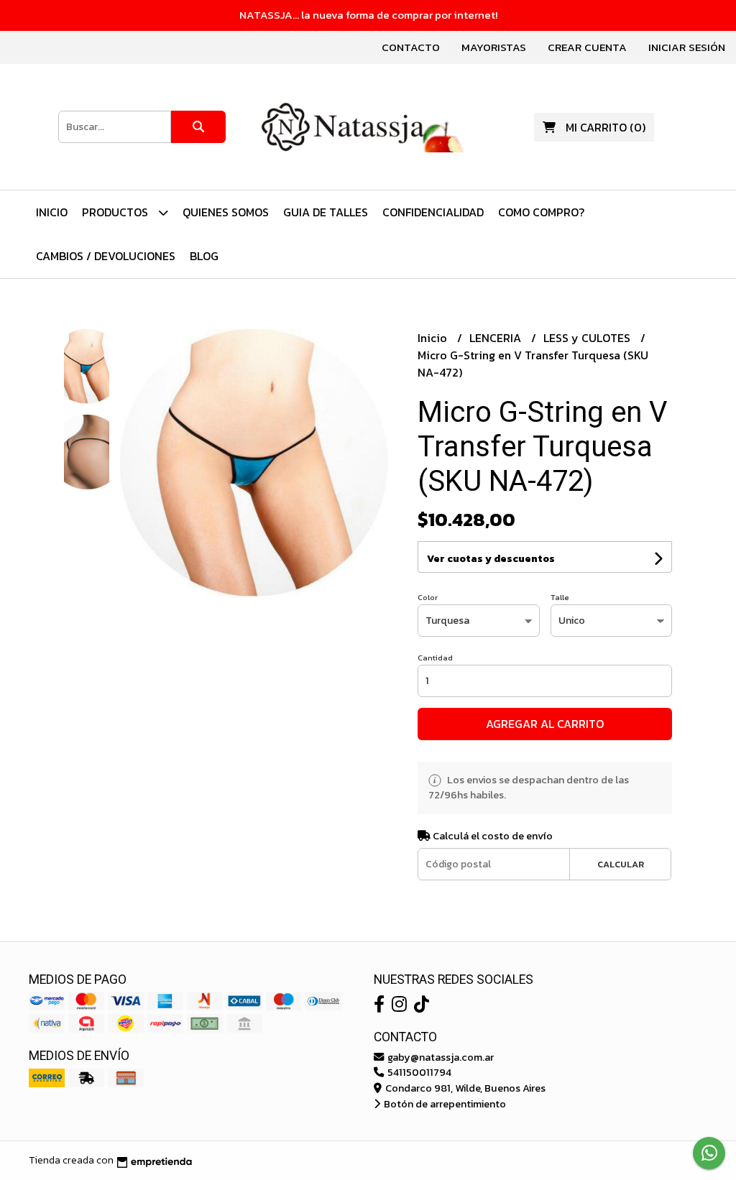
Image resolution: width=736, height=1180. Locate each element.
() (605, 127)
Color (428, 597)
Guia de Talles (325, 212)
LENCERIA (496, 337)
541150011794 (418, 1072)
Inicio (52, 212)
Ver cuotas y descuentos (491, 558)
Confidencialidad (433, 212)
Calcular (620, 864)
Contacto (411, 47)
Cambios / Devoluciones (105, 255)
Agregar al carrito (545, 723)
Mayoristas (493, 47)
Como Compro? (541, 212)
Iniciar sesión (686, 47)
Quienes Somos (226, 212)
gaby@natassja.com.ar (439, 1057)
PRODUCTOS (116, 212)
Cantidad (435, 657)
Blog (204, 255)
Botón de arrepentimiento (444, 1104)
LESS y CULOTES (588, 337)
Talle (560, 597)
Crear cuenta (587, 47)
